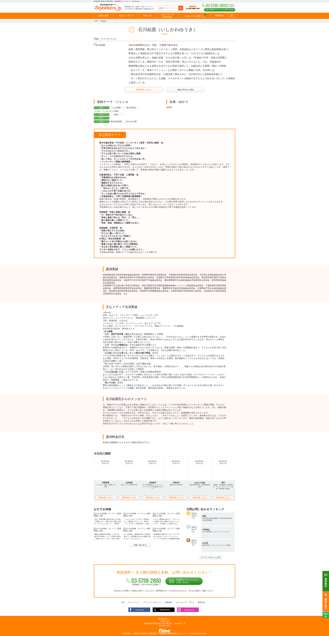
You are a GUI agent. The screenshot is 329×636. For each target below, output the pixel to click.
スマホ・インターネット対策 (106, 111)
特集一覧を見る (140, 545)
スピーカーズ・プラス (185, 602)
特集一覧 (147, 16)
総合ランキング (126, 16)
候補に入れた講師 (195, 15)
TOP (96, 21)
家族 (116, 115)
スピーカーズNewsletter (167, 15)
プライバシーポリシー (152, 602)
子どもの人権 (131, 121)
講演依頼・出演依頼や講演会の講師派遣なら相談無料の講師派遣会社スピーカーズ (157, 633)
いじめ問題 (116, 108)
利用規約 (219, 16)
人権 (101, 121)
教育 (101, 108)
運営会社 (201, 602)
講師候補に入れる (143, 90)
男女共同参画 (116, 121)
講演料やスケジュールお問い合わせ (221, 10)
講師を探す (104, 16)
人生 (101, 115)
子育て (101, 118)
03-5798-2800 (146, 580)
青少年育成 (131, 108)
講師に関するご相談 (185, 90)
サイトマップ (133, 602)
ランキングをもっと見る (211, 557)
